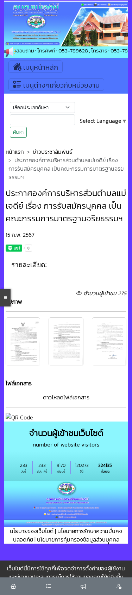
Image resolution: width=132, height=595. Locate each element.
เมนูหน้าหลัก (39, 67)
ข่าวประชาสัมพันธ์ (53, 151)
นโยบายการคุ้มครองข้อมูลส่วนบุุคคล (78, 539)
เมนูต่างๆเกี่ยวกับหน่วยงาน (60, 85)
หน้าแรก (15, 151)
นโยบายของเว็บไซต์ (32, 531)
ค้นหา (18, 132)
